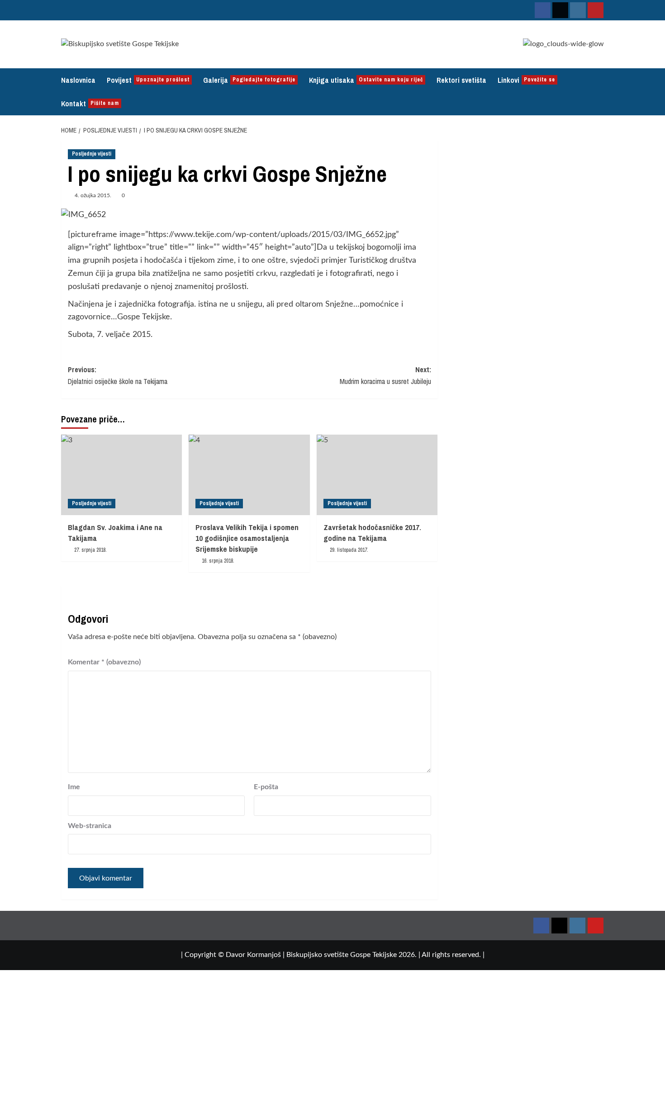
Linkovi (526, 80)
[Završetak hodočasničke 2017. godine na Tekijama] (377, 475)
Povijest (148, 80)
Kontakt (90, 104)
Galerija (249, 80)
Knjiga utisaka (366, 80)
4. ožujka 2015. (93, 195)
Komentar (104, 662)
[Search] (598, 91)
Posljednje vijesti (91, 153)
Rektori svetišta (461, 80)
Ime (74, 787)
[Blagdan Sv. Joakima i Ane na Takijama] (121, 475)
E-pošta (266, 787)
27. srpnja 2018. (90, 550)
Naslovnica (78, 80)
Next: (385, 375)
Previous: (117, 375)
